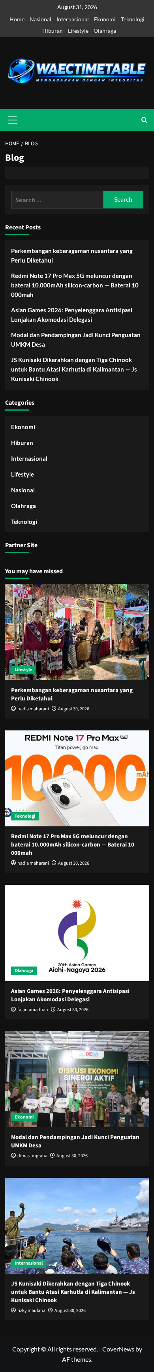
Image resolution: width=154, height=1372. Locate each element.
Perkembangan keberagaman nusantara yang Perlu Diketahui (72, 255)
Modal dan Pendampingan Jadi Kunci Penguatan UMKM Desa (76, 339)
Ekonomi (105, 19)
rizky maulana (31, 1310)
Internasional (72, 19)
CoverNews (118, 1349)
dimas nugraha (32, 1155)
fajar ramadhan (32, 1009)
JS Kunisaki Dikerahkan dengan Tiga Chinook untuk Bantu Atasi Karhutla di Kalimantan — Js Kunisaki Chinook (74, 369)
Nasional (40, 19)
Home (16, 19)
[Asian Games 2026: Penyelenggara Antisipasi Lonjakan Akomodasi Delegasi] (77, 933)
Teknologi (133, 19)
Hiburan (52, 30)
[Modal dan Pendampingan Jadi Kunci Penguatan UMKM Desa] (77, 1079)
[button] (144, 120)
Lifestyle (78, 30)
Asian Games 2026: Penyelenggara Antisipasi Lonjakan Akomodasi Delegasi (71, 314)
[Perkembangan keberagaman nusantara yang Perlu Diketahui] (77, 632)
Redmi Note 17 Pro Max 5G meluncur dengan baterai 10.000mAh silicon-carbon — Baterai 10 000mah (75, 285)
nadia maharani (33, 709)
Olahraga (105, 30)
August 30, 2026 (73, 709)
